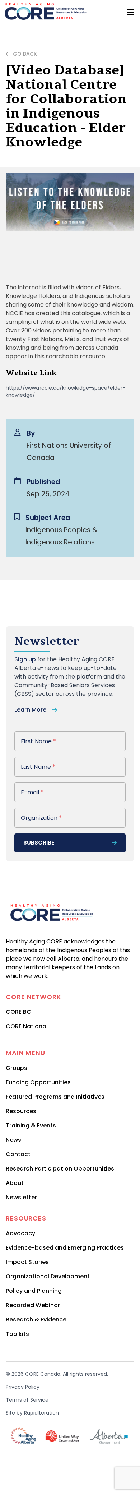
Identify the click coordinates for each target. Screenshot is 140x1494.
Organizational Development (48, 1276)
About (15, 1183)
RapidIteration (41, 1412)
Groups (16, 1068)
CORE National (27, 1026)
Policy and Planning (34, 1291)
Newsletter (21, 1197)
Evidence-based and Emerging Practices (65, 1248)
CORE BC (18, 1012)
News (13, 1140)
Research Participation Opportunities (60, 1168)
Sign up (25, 659)
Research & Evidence (36, 1319)
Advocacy (20, 1233)
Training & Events (31, 1125)
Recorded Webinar (33, 1305)
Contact (18, 1154)
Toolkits (17, 1334)
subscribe (38, 842)
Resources (21, 1111)
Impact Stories (27, 1262)
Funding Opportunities (38, 1082)
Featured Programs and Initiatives (55, 1097)
